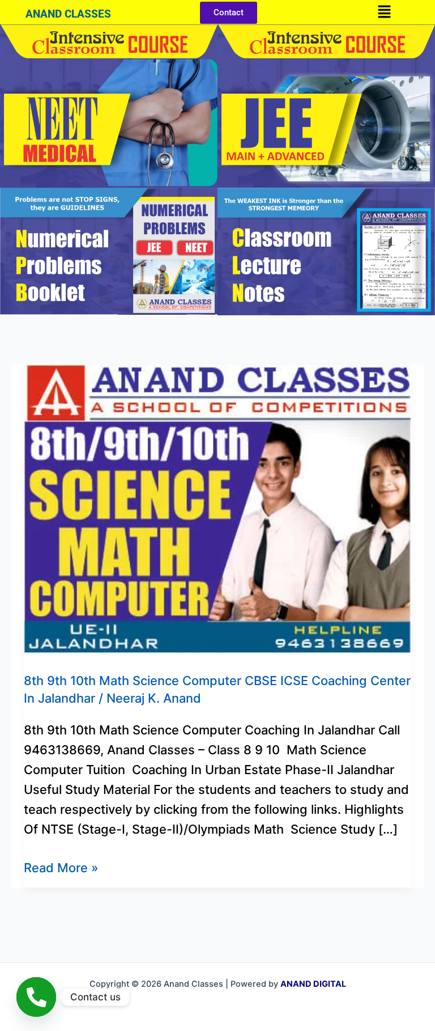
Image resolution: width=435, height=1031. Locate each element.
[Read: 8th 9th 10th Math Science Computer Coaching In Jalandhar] (217, 507)
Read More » (61, 866)
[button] (384, 12)
